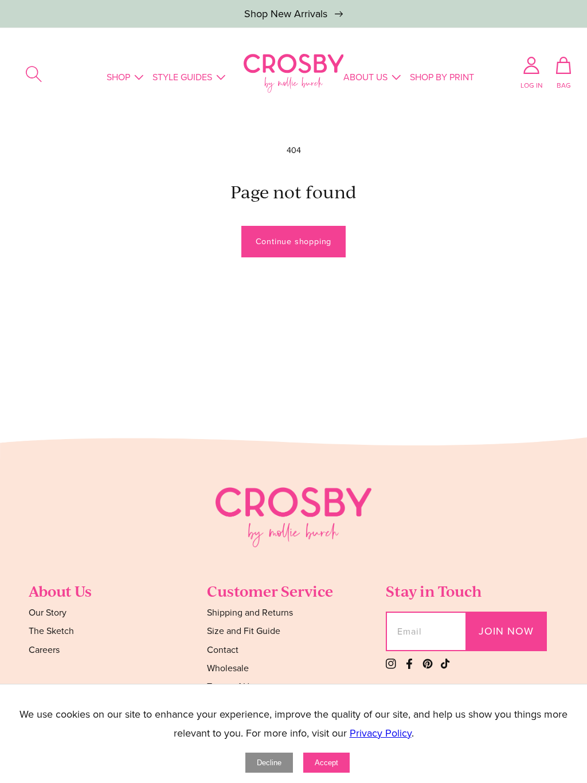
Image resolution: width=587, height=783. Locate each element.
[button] (33, 74)
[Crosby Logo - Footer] (293, 544)
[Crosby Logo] (294, 73)
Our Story (47, 613)
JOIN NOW (506, 631)
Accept (326, 762)
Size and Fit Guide (243, 630)
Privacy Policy (381, 733)
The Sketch (51, 630)
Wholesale (228, 668)
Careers (44, 649)
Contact (222, 649)
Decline (269, 762)
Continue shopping (294, 241)
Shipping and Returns (250, 613)
